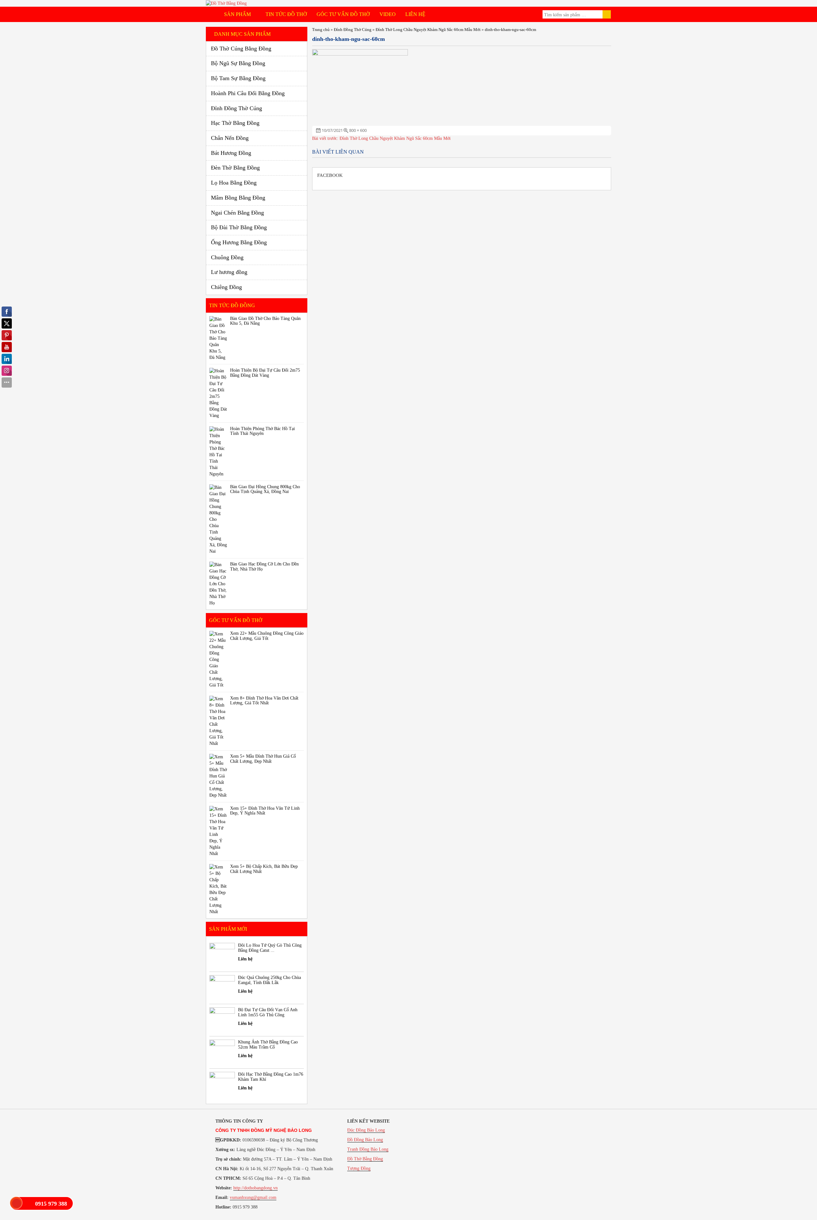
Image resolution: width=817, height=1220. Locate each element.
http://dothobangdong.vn (255, 1188)
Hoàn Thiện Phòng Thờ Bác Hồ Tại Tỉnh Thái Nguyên (262, 431)
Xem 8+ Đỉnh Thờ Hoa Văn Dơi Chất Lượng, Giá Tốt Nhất (264, 700)
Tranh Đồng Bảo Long (367, 1149)
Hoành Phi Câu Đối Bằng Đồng (248, 93)
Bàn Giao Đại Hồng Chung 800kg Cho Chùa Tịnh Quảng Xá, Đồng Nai (265, 489)
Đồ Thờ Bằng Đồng (365, 1158)
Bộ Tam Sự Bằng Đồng (238, 78)
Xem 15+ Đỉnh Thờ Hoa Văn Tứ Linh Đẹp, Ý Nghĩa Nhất (265, 810)
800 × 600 (358, 130)
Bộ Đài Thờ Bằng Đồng (239, 227)
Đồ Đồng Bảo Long (365, 1139)
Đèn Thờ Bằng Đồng (235, 167)
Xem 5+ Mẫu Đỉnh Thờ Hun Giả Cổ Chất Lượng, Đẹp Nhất (263, 758)
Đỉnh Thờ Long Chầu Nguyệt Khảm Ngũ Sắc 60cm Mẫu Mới (428, 29)
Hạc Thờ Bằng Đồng (235, 123)
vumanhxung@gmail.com (253, 1197)
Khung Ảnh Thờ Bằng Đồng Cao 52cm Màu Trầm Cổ (268, 1044)
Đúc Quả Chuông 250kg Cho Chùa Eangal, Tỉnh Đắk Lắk (269, 980)
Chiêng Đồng (226, 287)
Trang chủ (321, 29)
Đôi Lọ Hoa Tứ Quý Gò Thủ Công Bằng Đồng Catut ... (270, 947)
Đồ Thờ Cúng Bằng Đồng (241, 48)
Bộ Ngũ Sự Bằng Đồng (238, 63)
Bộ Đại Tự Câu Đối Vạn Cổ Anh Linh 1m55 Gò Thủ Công (267, 1012)
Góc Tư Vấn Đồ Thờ (343, 14)
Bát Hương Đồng (231, 153)
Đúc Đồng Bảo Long (366, 1130)
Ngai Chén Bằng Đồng (237, 212)
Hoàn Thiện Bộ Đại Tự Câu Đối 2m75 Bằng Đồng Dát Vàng (265, 372)
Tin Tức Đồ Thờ (286, 14)
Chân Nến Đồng (230, 138)
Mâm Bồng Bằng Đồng (238, 197)
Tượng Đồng (359, 1168)
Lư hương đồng (229, 272)
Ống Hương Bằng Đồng (239, 242)
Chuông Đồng (227, 257)
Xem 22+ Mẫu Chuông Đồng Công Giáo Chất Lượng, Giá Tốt (267, 635)
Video (387, 14)
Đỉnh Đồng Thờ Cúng (352, 29)
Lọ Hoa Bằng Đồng (234, 182)
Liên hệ (415, 14)
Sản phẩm (238, 14)
